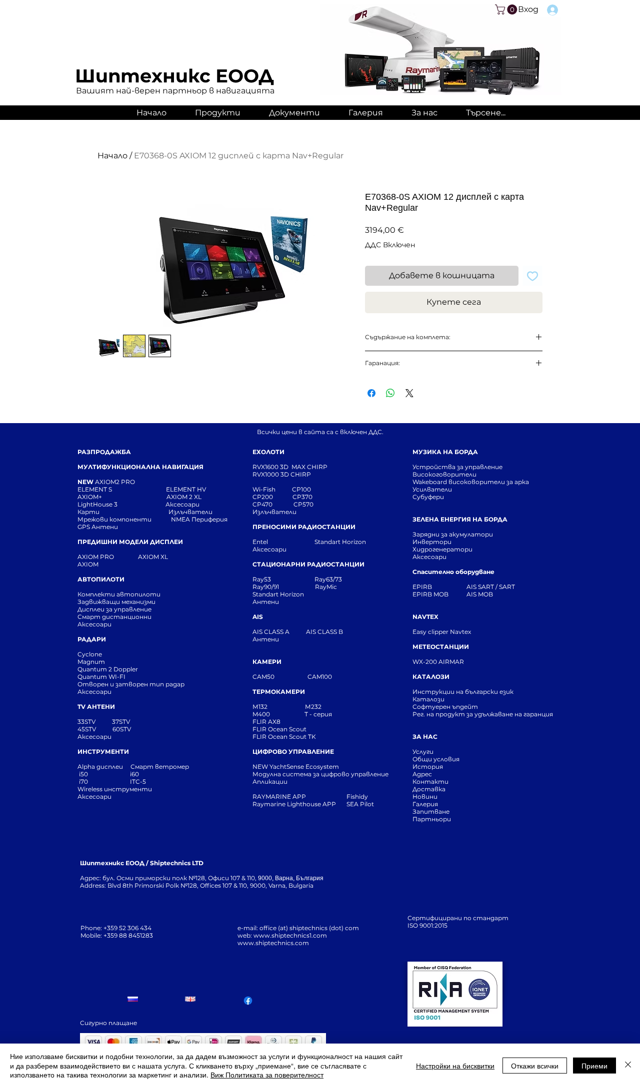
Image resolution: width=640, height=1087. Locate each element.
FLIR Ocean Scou (278, 729)
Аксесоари (183, 504)
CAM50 (280, 676)
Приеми (595, 1066)
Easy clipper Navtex (441, 631)
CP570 (304, 504)
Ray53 (264, 579)
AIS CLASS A (271, 631)
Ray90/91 (265, 586)
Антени (265, 601)
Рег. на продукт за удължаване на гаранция (482, 714)
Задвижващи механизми (117, 601)
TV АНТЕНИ (96, 706)
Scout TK (302, 736)
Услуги (423, 751)
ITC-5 (138, 781)
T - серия (319, 714)
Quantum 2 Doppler (108, 669)
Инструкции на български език (481, 691)
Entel (261, 541)
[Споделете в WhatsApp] (390, 393)
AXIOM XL (142, 556)
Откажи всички (534, 1066)
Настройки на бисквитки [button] (455, 1066)
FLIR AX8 (266, 721)
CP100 (304, 489)
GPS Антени (99, 527)
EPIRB (424, 586)
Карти (89, 512)
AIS (257, 616)
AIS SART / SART (490, 586)
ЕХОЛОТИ (268, 452)
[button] (507, 9)
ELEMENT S (96, 489)
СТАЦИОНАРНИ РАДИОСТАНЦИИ (308, 564)
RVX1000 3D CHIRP (281, 474)
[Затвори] (628, 1065)
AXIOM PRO (96, 556)
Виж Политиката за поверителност (267, 1075)
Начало (113, 155)
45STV (88, 729)
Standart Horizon (340, 541)
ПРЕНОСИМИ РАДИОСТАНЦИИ (304, 527)
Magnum (91, 661)
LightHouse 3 (122, 504)
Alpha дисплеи (100, 766)
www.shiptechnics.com (273, 943)
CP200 (271, 497)
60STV (121, 729)
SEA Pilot (361, 804)
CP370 (303, 497)
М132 (260, 706)
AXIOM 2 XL (185, 497)
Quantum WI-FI (102, 676)
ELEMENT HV (187, 489)
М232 (313, 706)
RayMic (326, 586)
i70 (83, 781)
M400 (261, 714)
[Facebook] (248, 1000)
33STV (87, 721)
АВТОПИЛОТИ (101, 579)
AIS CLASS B (324, 631)
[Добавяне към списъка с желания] (532, 276)
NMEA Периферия (199, 519)
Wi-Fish (272, 489)
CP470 (273, 504)
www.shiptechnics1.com (290, 935)
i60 (134, 774)
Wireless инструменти (115, 789)
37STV (121, 721)
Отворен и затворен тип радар (131, 684)
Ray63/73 (328, 579)
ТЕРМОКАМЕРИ (278, 691)
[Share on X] (410, 393)
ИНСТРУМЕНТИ (103, 751)
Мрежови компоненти (115, 519)
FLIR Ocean (270, 736)
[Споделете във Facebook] (372, 393)
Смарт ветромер (159, 766)
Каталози (428, 699)
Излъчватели (274, 512)
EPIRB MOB (430, 594)
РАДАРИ (92, 639)
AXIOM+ (122, 497)
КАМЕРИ (267, 661)
